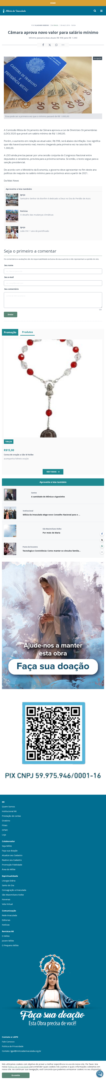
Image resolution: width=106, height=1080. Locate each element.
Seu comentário (11, 289)
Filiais (4, 825)
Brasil (56, 25)
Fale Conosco (8, 1041)
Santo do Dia (8, 885)
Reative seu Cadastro (12, 860)
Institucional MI (9, 811)
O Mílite (6, 936)
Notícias (6, 924)
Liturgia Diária (8, 880)
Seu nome (8, 265)
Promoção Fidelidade (12, 864)
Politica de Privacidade (12, 1046)
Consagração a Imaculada (14, 890)
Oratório (6, 820)
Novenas (6, 899)
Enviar (10, 314)
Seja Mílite (7, 846)
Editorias (6, 920)
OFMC (5, 830)
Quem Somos (8, 806)
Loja (4, 834)
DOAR (53, 3)
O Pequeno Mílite (10, 945)
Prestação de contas (11, 816)
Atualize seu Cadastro (12, 855)
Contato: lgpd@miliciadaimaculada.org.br (21, 1051)
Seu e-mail (9, 277)
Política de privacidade (18, 1066)
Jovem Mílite (8, 940)
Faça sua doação (10, 850)
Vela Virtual (7, 904)
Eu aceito (16, 1075)
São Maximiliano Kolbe (13, 894)
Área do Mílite (8, 869)
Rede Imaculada (9, 915)
